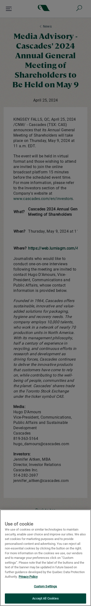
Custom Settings (45, 586)
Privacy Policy (28, 576)
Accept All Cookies (45, 598)
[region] (45, 558)
